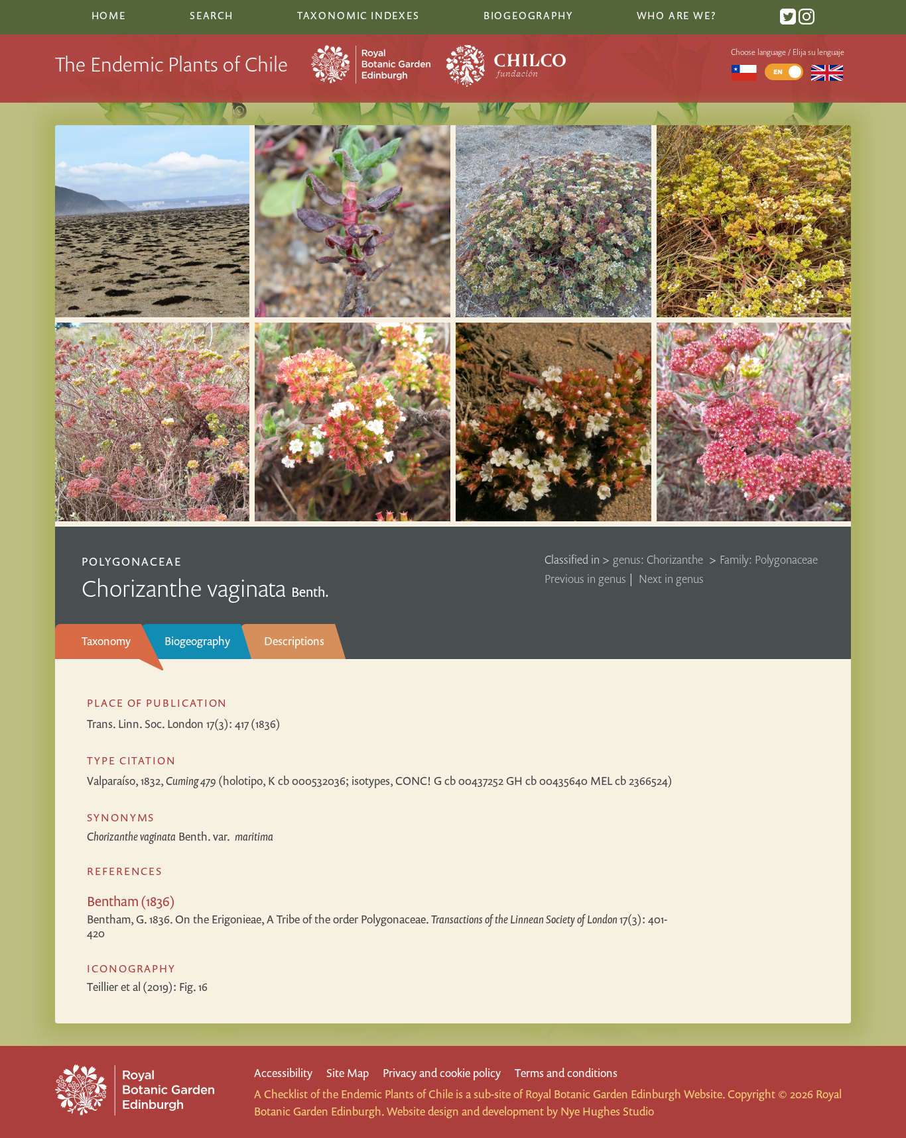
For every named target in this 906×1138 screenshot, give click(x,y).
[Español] (744, 72)
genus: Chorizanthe (659, 559)
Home (109, 15)
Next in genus (671, 578)
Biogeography (197, 640)
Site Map (347, 1072)
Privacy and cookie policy (442, 1072)
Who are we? (676, 15)
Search (211, 15)
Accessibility (283, 1072)
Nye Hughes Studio (607, 1111)
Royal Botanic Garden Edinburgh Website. (625, 1094)
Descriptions (294, 640)
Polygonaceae (132, 561)
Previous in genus (585, 578)
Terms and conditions (566, 1072)
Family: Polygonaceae (769, 559)
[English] (827, 72)
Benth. (180, 836)
